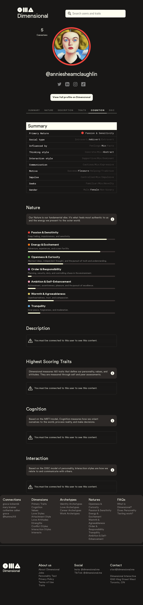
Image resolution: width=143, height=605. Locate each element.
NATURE (48, 110)
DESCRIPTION (65, 110)
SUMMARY (34, 110)
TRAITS (82, 110)
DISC (111, 110)
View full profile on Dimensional (72, 97)
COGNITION (97, 110)
